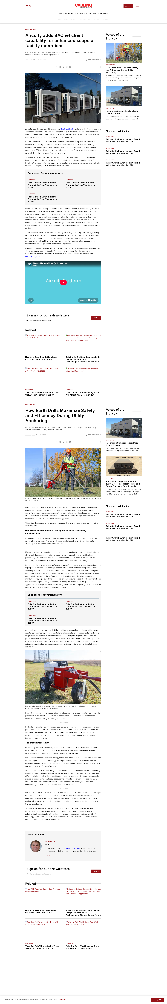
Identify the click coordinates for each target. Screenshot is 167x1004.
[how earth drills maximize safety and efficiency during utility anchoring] (124, 53)
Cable (73, 19)
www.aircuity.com (32, 257)
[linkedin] (60, 67)
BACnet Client (67, 129)
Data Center (63, 19)
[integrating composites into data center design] (124, 96)
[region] (83, 1000)
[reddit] (67, 67)
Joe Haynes (30, 435)
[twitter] (63, 67)
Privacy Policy (63, 999)
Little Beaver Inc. (73, 848)
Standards (110, 478)
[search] (30, 6)
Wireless (105, 19)
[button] (26, 6)
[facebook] (56, 67)
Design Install (84, 19)
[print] (100, 67)
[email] (70, 67)
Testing (96, 19)
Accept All (157, 1000)
